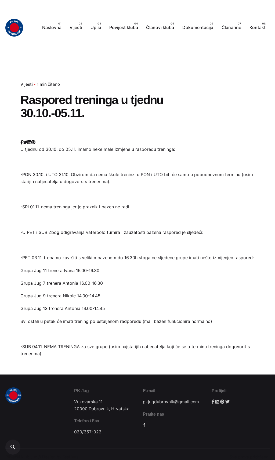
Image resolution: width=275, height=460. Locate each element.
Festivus (70, 456)
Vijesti (26, 84)
